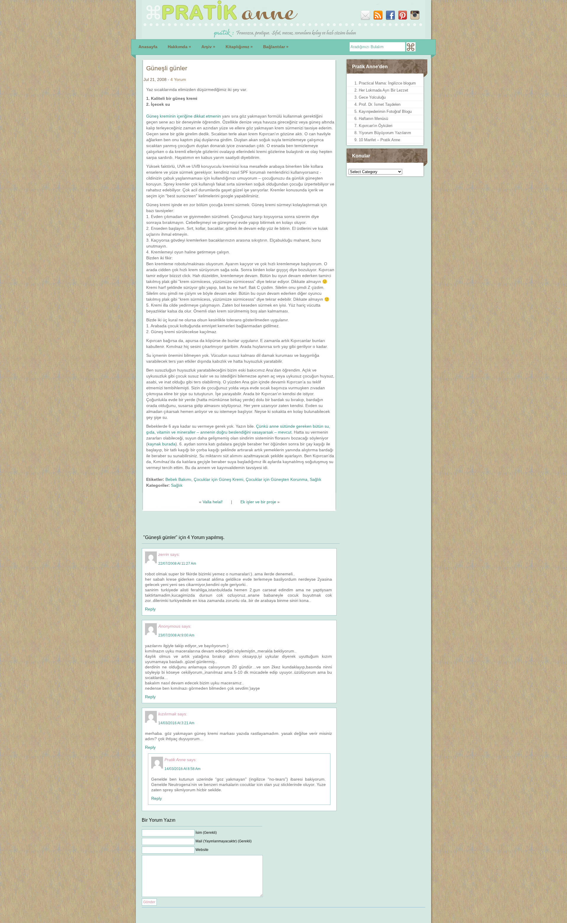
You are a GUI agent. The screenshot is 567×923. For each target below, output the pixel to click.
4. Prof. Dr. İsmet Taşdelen (377, 104)
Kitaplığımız (239, 47)
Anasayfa (148, 47)
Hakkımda (179, 47)
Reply (150, 609)
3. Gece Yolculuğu (370, 97)
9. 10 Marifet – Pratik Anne (377, 140)
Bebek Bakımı (178, 479)
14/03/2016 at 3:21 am (176, 723)
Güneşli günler (166, 68)
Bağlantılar (276, 47)
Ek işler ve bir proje (258, 501)
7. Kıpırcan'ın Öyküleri (373, 125)
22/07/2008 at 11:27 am (177, 563)
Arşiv (208, 47)
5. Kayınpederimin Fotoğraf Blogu (383, 111)
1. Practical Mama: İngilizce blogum (385, 83)
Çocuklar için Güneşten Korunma (276, 479)
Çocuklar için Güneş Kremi (218, 479)
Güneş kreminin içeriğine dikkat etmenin (183, 116)
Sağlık (315, 479)
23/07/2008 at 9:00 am (176, 635)
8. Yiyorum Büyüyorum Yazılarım (382, 133)
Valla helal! (213, 501)
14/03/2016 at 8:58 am (182, 769)
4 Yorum (178, 79)
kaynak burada (161, 444)
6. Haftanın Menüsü (371, 118)
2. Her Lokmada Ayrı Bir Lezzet (381, 90)
